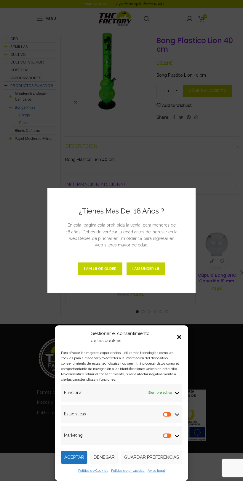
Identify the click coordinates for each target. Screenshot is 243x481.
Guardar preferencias (151, 457)
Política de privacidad (128, 471)
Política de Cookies (93, 471)
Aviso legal (156, 471)
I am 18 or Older (100, 268)
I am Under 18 (145, 268)
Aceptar (74, 457)
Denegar (104, 457)
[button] (179, 337)
